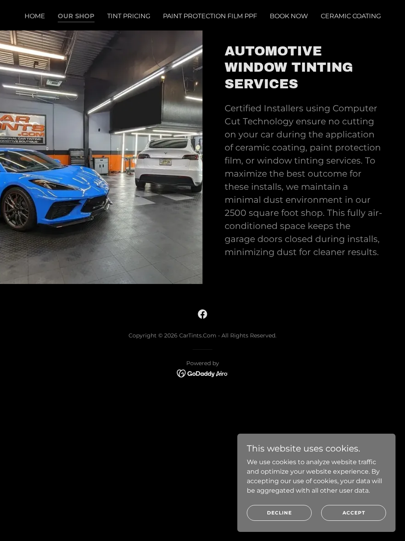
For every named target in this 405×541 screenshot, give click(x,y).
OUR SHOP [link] (76, 16)
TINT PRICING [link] (128, 16)
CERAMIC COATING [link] (351, 16)
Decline (279, 513)
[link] (202, 314)
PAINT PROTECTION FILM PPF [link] (210, 16)
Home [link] (35, 16)
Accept (354, 513)
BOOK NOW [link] (289, 16)
